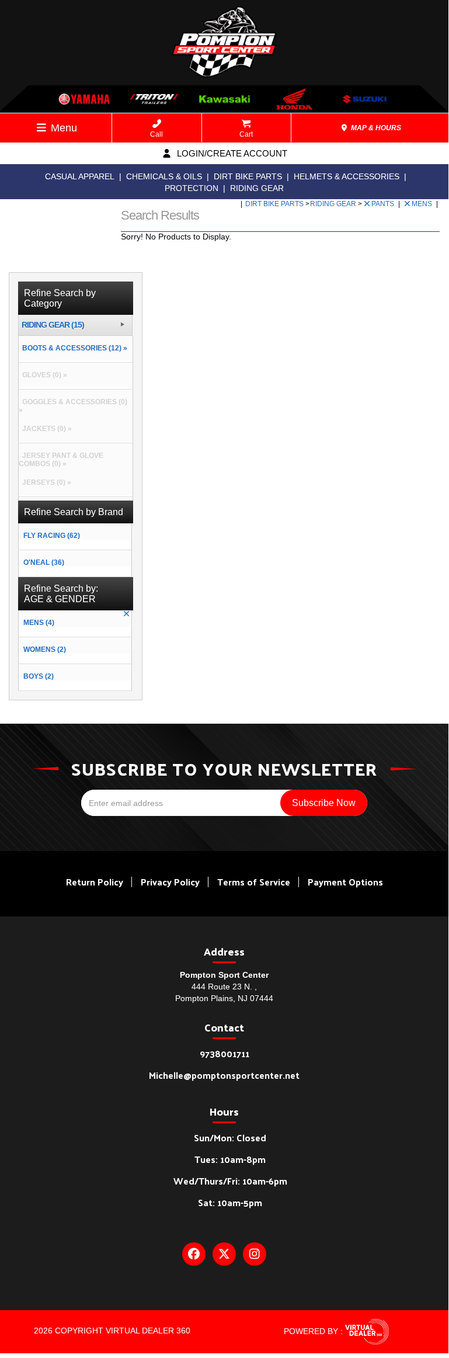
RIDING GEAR (257, 188)
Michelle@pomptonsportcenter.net (224, 1075)
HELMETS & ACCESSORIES (346, 176)
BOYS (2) (38, 676)
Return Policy (94, 881)
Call (156, 134)
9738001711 (224, 1053)
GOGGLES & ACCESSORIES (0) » (73, 406)
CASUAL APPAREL (79, 176)
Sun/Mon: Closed (230, 1137)
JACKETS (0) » (45, 429)
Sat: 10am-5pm (230, 1202)
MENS (423, 204)
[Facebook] (194, 1254)
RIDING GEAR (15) (53, 325)
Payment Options (345, 881)
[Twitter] (224, 1254)
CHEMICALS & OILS (164, 176)
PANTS (383, 204)
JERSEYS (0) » (45, 482)
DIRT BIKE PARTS (248, 176)
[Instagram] (254, 1254)
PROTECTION (191, 188)
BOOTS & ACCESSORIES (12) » (73, 348)
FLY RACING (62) (51, 536)
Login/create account (231, 153)
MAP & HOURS (375, 128)
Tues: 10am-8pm (230, 1159)
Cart (246, 134)
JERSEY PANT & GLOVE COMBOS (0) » (61, 459)
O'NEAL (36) (43, 562)
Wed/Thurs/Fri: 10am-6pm (230, 1180)
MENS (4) (38, 623)
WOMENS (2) (44, 649)
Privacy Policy (170, 881)
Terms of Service (253, 881)
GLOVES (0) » (43, 375)
